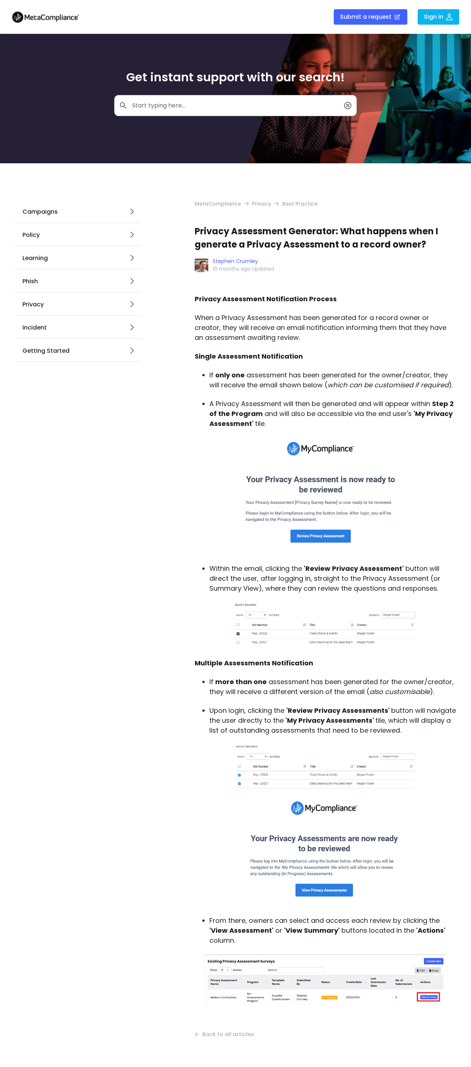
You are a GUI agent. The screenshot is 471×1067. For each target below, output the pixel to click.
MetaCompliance (218, 203)
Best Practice (300, 203)
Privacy (261, 203)
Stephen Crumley (235, 261)
